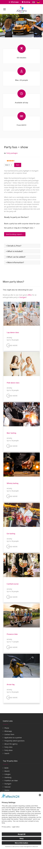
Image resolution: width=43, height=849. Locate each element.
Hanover (7, 787)
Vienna (6, 790)
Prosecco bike (12, 634)
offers (29, 295)
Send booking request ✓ (15, 234)
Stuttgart (22, 297)
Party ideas (8, 750)
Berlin (6, 768)
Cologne (7, 774)
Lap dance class (13, 332)
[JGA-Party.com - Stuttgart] (21, 9)
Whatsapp (8, 731)
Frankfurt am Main (11, 781)
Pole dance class (13, 383)
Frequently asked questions (14, 741)
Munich (7, 771)
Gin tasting (11, 534)
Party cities (8, 747)
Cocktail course (13, 584)
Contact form (9, 734)
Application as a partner (13, 738)
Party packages (12, 153)
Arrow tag (10, 684)
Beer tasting (11, 433)
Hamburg (7, 777)
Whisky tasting (12, 483)
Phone (6, 728)
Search (6, 753)
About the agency (10, 744)
